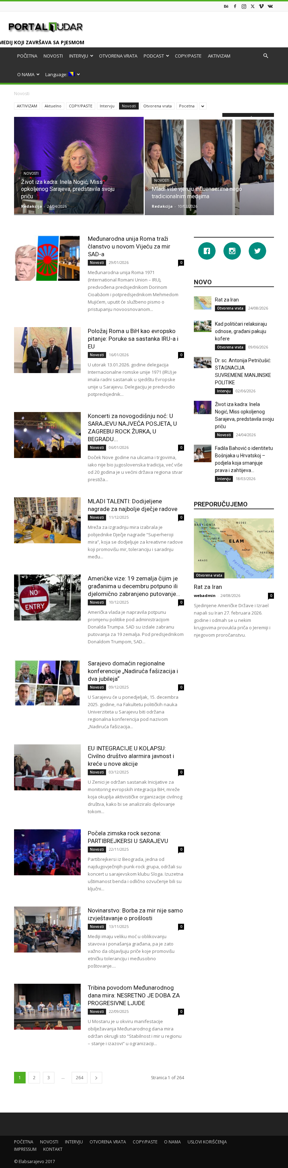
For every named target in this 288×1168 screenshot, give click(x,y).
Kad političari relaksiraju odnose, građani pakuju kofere (241, 331)
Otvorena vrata (157, 105)
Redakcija (31, 206)
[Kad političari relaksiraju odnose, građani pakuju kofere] (202, 326)
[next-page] (96, 1077)
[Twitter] (252, 6)
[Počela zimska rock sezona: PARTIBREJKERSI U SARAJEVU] (47, 852)
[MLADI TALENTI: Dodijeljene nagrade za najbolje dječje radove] (47, 520)
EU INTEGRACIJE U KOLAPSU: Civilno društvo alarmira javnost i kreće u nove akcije (131, 756)
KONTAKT (53, 1149)
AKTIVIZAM (219, 56)
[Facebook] (235, 6)
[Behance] (226, 6)
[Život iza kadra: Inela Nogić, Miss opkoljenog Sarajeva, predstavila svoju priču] (79, 165)
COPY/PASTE (188, 56)
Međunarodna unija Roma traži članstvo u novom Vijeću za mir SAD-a (129, 246)
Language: (56, 74)
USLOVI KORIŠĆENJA (207, 1142)
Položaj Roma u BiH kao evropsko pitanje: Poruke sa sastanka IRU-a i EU (133, 338)
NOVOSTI (53, 56)
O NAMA (25, 74)
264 (79, 1078)
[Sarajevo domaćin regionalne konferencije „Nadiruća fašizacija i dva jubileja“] (47, 682)
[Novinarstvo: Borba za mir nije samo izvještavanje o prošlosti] (47, 930)
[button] (265, 56)
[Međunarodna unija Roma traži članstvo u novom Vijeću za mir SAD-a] (47, 258)
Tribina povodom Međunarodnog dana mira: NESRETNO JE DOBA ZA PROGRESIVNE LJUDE (134, 995)
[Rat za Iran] (202, 303)
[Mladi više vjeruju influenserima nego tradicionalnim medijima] (209, 173)
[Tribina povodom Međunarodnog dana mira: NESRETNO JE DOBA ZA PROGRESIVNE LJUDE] (47, 1007)
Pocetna (187, 105)
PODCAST (154, 56)
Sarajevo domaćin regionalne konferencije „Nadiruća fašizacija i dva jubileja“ (133, 671)
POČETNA (27, 56)
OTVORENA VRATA (118, 56)
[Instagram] (244, 6)
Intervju (107, 105)
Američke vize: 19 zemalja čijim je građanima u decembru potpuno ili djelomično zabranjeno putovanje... (134, 586)
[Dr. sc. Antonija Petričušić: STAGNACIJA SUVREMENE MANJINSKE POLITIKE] (202, 362)
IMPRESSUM (25, 1149)
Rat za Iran (227, 300)
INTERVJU (78, 56)
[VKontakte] (270, 6)
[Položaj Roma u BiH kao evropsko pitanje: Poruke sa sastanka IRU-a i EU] (47, 350)
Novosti (129, 105)
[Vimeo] (261, 6)
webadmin (205, 595)
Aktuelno (53, 105)
